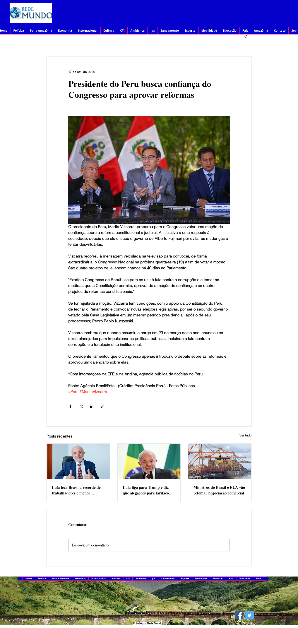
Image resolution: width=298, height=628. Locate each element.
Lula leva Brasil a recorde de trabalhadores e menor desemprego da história (76, 490)
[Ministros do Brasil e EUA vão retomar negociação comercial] (219, 461)
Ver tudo (246, 435)
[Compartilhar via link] (102, 406)
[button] (246, 36)
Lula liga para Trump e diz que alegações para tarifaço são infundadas (146, 490)
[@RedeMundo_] (249, 615)
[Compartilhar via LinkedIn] (92, 406)
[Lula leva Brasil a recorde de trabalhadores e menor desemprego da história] (78, 461)
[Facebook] (239, 615)
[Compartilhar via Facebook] (70, 406)
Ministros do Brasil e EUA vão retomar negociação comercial (219, 490)
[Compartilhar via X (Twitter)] (81, 406)
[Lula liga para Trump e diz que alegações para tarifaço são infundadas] (149, 461)
